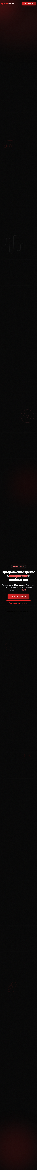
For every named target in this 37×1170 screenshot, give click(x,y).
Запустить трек (17, 596)
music (9, 3)
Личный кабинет (29, 3)
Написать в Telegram (19, 603)
